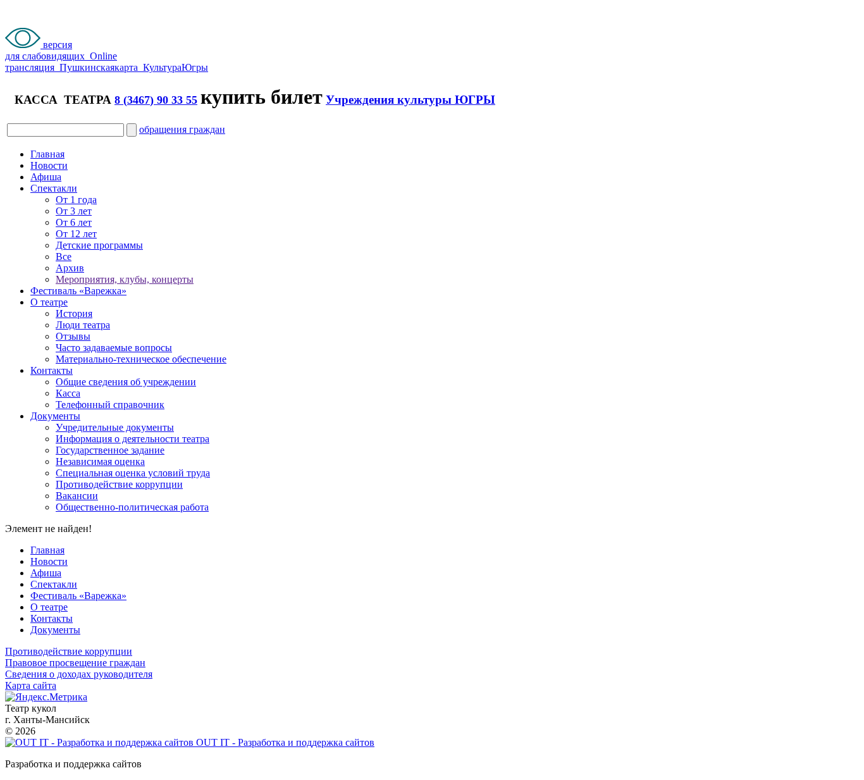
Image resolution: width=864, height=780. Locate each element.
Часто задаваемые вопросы (114, 347)
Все (63, 256)
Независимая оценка (100, 461)
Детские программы (99, 245)
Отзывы (73, 336)
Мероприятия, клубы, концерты (125, 279)
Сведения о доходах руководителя (78, 674)
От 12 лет (76, 233)
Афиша (45, 176)
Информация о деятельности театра (132, 438)
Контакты (51, 370)
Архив (70, 268)
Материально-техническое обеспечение (141, 359)
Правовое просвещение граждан (75, 662)
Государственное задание (110, 450)
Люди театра (83, 324)
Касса (68, 393)
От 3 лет (74, 211)
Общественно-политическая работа (132, 507)
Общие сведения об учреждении (126, 381)
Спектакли (53, 188)
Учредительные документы (115, 427)
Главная (47, 154)
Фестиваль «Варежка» (78, 290)
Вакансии (77, 495)
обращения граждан (182, 129)
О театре (49, 302)
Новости (49, 165)
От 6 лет (74, 222)
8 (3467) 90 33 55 (155, 100)
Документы (55, 416)
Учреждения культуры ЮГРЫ (410, 99)
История (74, 313)
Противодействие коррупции (119, 484)
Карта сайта (30, 685)
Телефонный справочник (110, 404)
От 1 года (76, 199)
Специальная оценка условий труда (133, 472)
